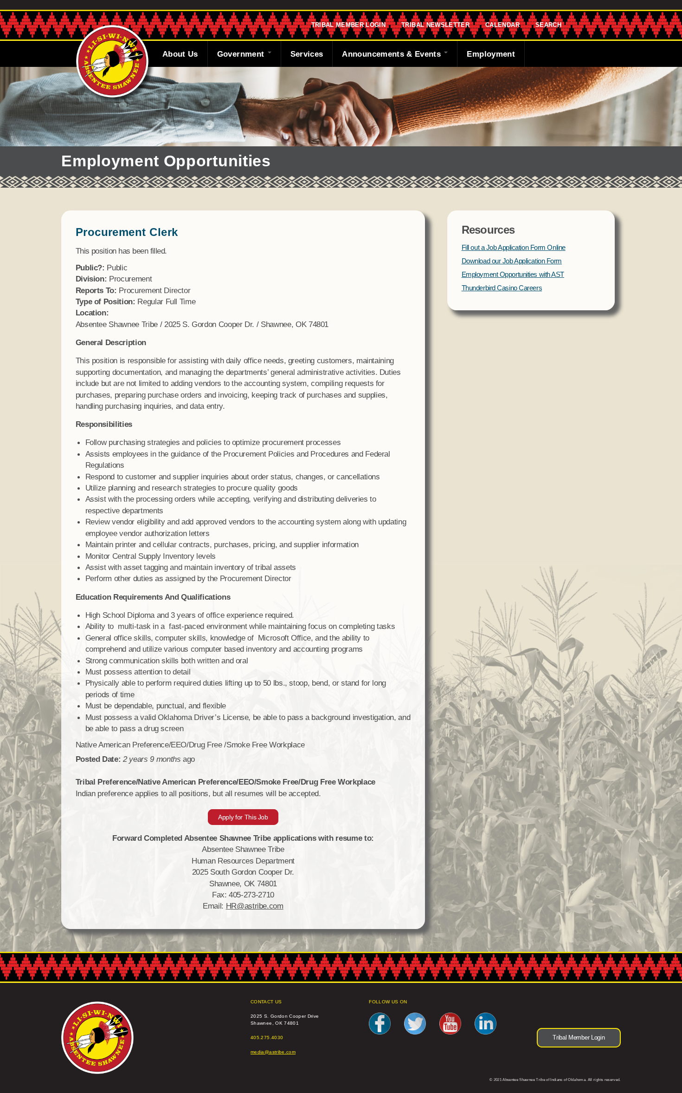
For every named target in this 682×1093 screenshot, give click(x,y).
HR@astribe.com (254, 905)
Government (242, 54)
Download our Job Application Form (512, 261)
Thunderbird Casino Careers (502, 288)
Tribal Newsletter (435, 25)
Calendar (502, 25)
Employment (491, 54)
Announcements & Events (392, 54)
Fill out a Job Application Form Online (514, 247)
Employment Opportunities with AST (513, 274)
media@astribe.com (273, 1051)
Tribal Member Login (348, 25)
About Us (180, 54)
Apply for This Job (243, 817)
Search (548, 25)
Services (306, 54)
